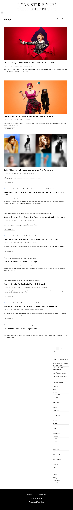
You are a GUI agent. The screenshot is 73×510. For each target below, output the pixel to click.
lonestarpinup (8, 66)
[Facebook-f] (37, 498)
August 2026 (55, 389)
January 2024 (56, 412)
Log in (54, 477)
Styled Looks (56, 462)
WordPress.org (56, 482)
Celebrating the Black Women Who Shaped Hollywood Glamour (31, 239)
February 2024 (56, 410)
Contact (35, 494)
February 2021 (56, 428)
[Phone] (33, 498)
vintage (67, 18)
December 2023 (56, 415)
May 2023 (55, 423)
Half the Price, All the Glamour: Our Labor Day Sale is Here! (29, 63)
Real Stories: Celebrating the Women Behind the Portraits (28, 116)
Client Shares (26, 198)
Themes (53, 332)
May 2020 (55, 438)
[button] (2, 13)
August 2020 (55, 436)
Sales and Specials (28, 66)
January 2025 (56, 402)
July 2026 (55, 392)
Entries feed (55, 478)
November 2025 (56, 394)
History (32, 220)
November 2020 (56, 431)
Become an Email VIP (42, 494)
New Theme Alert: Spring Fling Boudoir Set (22, 328)
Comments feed (56, 480)
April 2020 (55, 441)
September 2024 (56, 405)
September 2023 (56, 418)
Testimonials (27, 119)
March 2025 (55, 400)
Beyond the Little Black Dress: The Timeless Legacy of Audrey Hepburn (34, 217)
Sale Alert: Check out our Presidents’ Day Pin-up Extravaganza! (30, 306)
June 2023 (55, 420)
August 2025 (55, 397)
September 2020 (56, 433)
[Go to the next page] (65, 348)
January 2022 (56, 425)
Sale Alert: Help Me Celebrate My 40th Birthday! (24, 284)
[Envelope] (35, 498)
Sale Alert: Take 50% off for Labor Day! (20, 261)
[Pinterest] (41, 498)
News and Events (26, 287)
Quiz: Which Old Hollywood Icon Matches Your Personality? (29, 170)
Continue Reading (10, 74)
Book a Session (29, 494)
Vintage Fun (31, 173)
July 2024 (55, 407)
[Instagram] (39, 498)
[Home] (55, 18)
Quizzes (26, 173)
